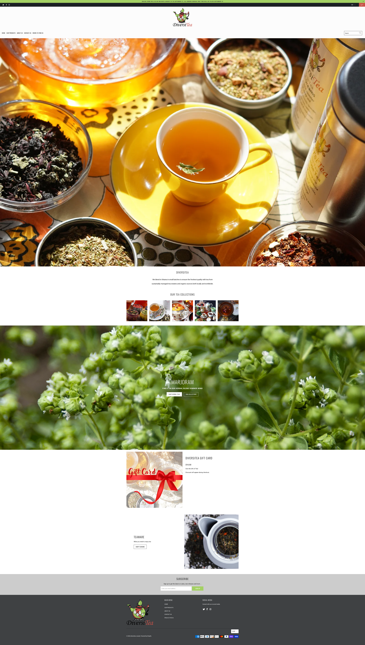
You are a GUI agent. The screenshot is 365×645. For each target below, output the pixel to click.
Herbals (182, 310)
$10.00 (188, 479)
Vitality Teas (205, 310)
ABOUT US (20, 33)
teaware (139, 537)
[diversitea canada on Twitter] (3, 4)
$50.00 (201, 479)
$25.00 (195, 479)
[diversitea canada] (182, 17)
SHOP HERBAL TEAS (174, 394)
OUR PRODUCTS (11, 33)
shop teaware (140, 547)
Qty (187, 485)
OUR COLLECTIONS (190, 161)
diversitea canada (135, 636)
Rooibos (228, 310)
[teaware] (211, 541)
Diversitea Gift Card (199, 458)
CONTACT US (27, 33)
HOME (3, 33)
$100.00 (208, 479)
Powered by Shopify (146, 636)
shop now (174, 161)
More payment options (223, 499)
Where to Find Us (38, 33)
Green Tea (159, 310)
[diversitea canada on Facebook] (6, 4)
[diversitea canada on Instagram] (9, 4)
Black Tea (136, 310)
